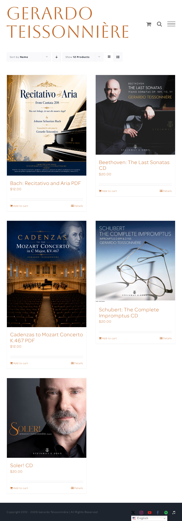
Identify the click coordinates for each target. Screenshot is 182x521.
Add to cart (20, 205)
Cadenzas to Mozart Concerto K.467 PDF (46, 337)
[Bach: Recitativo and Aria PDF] (46, 125)
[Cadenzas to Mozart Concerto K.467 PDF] (46, 274)
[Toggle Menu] (171, 24)
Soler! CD (21, 465)
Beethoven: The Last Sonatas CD (134, 165)
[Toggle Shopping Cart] (148, 24)
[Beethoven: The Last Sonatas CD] (135, 115)
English (142, 518)
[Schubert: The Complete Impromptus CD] (135, 261)
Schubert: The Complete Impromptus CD (129, 312)
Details (78, 205)
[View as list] (118, 57)
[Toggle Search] (159, 23)
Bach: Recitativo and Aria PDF (45, 183)
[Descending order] (56, 56)
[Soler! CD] (46, 418)
